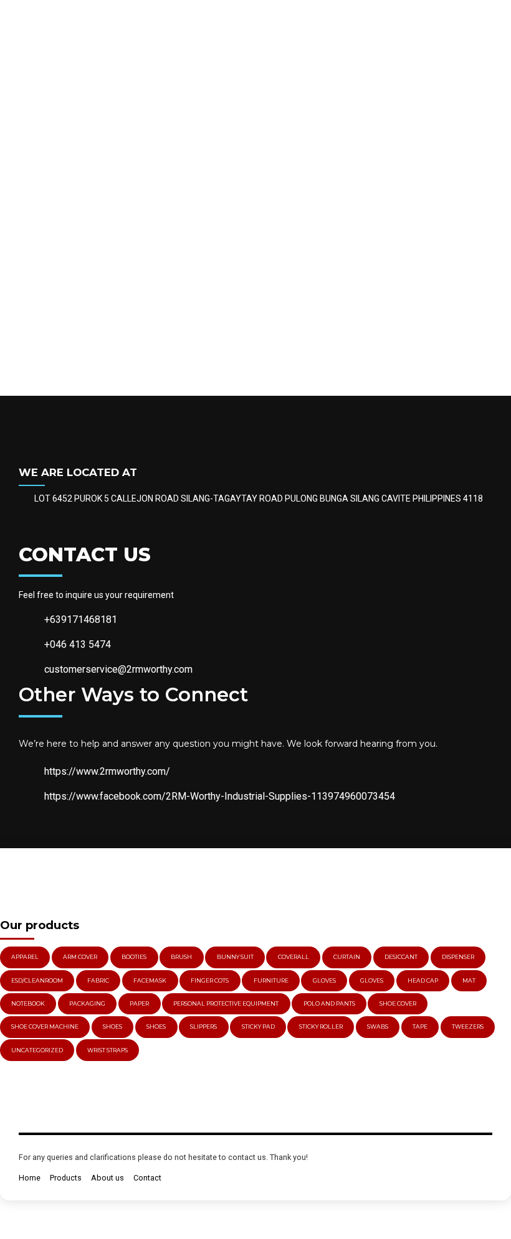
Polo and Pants (329, 1003)
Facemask (149, 980)
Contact (147, 1177)
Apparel (25, 956)
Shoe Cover (398, 1003)
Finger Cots (210, 980)
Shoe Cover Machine (45, 1026)
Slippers (203, 1026)
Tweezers (468, 1026)
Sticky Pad (258, 1026)
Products (66, 1177)
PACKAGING (87, 1003)
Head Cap (423, 980)
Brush (181, 956)
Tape (420, 1026)
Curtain (346, 956)
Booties (134, 956)
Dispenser (458, 956)
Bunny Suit (235, 956)
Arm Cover (80, 956)
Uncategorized (37, 1050)
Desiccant (401, 956)
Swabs (377, 1026)
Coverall (293, 956)
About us (107, 1177)
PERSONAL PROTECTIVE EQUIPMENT (226, 1003)
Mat (468, 980)
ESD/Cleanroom (37, 980)
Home (30, 1177)
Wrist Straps (107, 1050)
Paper (139, 1003)
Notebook (28, 1003)
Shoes (112, 1026)
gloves (324, 980)
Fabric (98, 980)
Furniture (271, 980)
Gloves (371, 980)
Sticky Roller (321, 1026)
